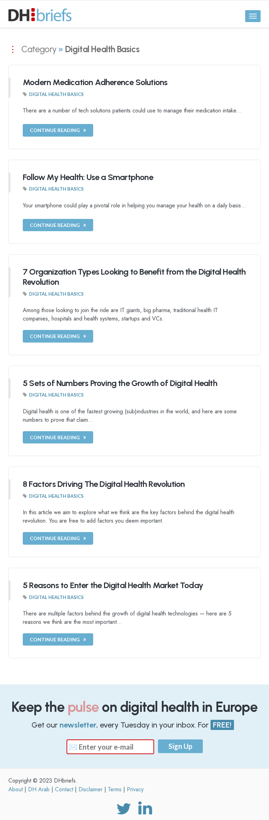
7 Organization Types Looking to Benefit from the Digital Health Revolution (134, 277)
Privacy (135, 789)
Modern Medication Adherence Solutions (95, 82)
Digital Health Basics (56, 94)
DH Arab (39, 789)
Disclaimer (90, 789)
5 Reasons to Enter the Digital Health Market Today (113, 585)
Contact (64, 789)
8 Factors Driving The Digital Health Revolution (104, 484)
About (15, 789)
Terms (115, 789)
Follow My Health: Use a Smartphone (88, 177)
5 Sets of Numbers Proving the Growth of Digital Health (120, 383)
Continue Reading (55, 130)
